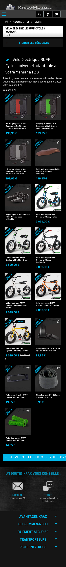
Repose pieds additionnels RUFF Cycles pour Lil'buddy (18, 216)
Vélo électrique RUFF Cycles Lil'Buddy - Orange (47, 304)
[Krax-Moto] (33, 7)
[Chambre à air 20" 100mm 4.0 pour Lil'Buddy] (48, 378)
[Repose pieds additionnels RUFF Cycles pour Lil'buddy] (17, 197)
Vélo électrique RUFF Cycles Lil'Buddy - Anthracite (45, 260)
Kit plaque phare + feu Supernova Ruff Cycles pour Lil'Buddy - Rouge (16, 126)
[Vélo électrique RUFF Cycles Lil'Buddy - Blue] (48, 197)
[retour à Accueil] (6, 22)
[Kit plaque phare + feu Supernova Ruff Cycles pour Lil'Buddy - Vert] (48, 107)
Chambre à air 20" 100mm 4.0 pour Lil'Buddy (48, 396)
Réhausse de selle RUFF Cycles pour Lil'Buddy (17, 396)
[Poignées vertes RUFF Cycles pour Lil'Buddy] (17, 421)
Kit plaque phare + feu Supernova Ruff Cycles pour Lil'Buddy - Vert (46, 126)
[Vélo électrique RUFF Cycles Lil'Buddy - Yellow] (17, 331)
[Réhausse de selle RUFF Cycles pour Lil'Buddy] (17, 378)
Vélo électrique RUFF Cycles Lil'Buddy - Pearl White (16, 305)
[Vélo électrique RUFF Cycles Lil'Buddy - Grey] (17, 240)
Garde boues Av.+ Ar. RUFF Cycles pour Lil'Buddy (48, 349)
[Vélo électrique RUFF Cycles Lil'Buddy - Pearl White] (17, 286)
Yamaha (17, 22)
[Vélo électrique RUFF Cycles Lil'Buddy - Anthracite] (48, 240)
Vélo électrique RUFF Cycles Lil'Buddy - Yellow (17, 349)
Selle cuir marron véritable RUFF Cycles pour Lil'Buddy (48, 171)
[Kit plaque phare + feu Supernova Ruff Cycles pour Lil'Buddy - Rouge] (17, 107)
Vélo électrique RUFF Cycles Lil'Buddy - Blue (46, 215)
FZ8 (28, 22)
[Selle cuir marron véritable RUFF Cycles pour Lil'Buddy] (48, 152)
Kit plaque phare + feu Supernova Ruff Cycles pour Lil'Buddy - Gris (16, 171)
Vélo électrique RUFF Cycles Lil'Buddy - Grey (16, 259)
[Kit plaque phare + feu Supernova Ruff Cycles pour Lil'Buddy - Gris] (17, 152)
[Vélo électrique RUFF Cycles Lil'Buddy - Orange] (48, 286)
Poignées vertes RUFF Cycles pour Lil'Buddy (16, 439)
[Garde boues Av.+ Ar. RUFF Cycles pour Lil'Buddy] (48, 331)
